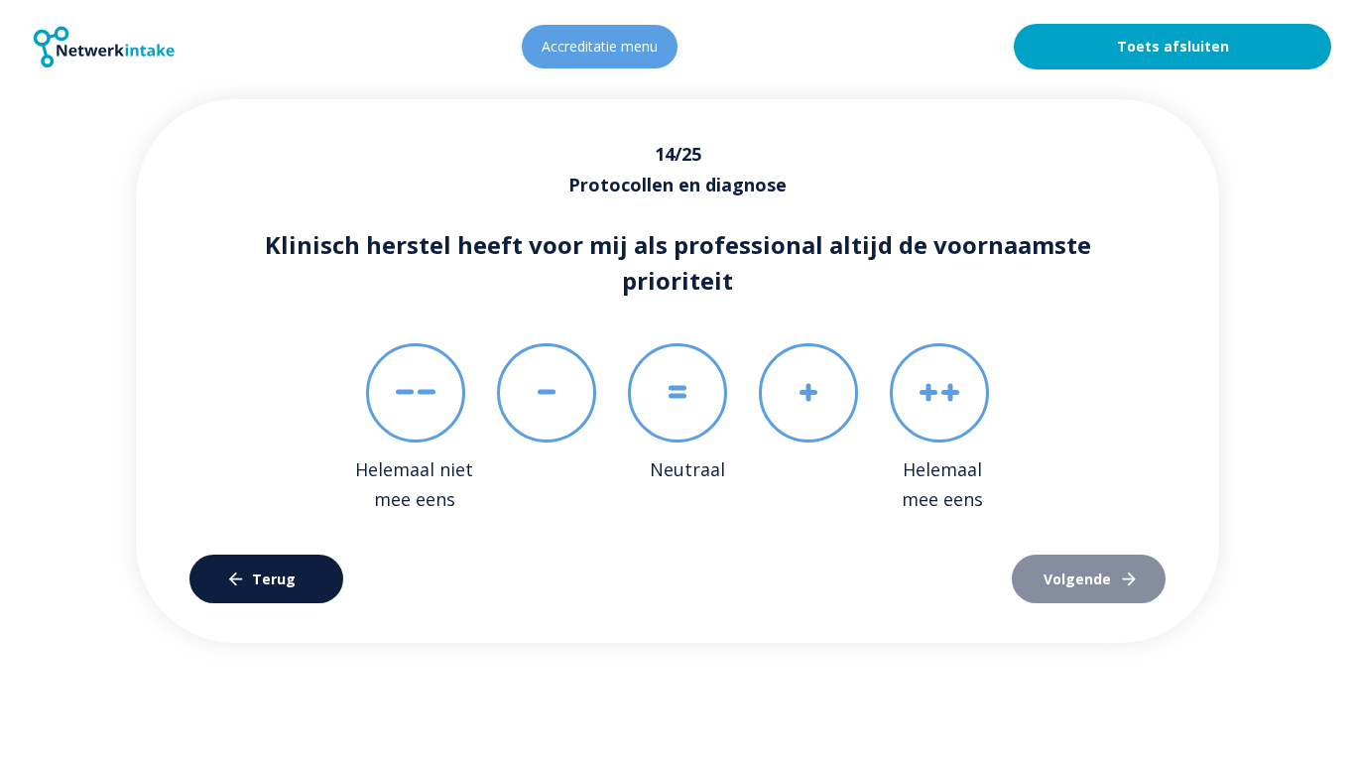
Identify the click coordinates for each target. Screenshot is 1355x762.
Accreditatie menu (600, 46)
